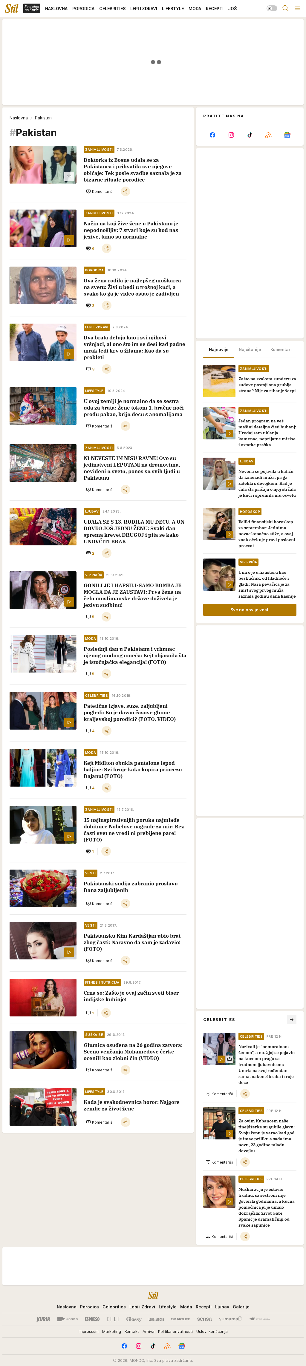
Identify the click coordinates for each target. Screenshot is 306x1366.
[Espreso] (92, 1319)
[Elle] (113, 1319)
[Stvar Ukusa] (260, 1319)
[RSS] (268, 135)
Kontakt (132, 1331)
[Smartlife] (180, 1319)
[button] (100, 191)
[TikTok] (250, 135)
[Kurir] (43, 1319)
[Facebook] (212, 135)
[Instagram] (231, 135)
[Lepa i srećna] (156, 1319)
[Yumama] (231, 1319)
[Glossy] (134, 1319)
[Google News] (287, 135)
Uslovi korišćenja (212, 1331)
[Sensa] (204, 1319)
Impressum (89, 1331)
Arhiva (148, 1331)
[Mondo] (67, 1319)
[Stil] (12, 8)
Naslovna (19, 117)
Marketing (111, 1331)
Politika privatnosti (175, 1331)
